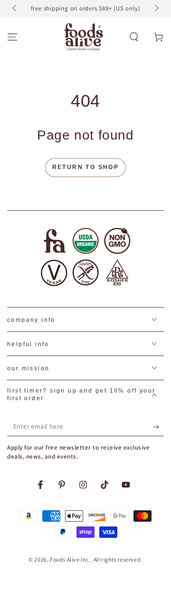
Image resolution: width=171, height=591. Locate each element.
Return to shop (85, 167)
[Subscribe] (158, 426)
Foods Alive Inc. (70, 559)
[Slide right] (156, 8)
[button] (134, 37)
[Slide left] (15, 8)
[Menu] (12, 37)
